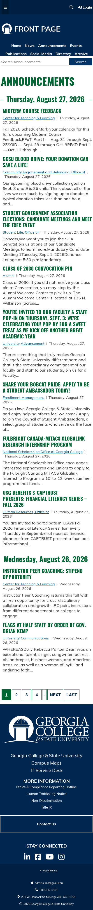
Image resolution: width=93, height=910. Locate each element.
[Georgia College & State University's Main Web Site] (46, 742)
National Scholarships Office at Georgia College (43, 451)
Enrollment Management (23, 397)
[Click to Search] (71, 7)
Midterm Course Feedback (33, 110)
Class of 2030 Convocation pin (37, 268)
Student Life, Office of (21, 232)
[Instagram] (61, 856)
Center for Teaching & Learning (29, 118)
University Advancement (23, 343)
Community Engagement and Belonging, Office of (44, 172)
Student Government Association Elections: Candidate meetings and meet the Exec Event (47, 219)
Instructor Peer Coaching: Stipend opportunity (43, 573)
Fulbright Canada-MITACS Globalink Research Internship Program (44, 441)
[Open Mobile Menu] (5, 7)
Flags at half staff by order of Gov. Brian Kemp (44, 627)
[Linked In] (27, 856)
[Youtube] (50, 856)
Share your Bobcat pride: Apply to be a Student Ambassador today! (46, 387)
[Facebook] (38, 856)
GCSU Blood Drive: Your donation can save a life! (45, 161)
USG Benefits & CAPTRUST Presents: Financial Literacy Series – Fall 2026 (45, 498)
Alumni (8, 275)
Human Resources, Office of (26, 512)
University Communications (26, 638)
